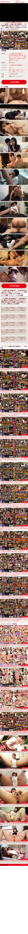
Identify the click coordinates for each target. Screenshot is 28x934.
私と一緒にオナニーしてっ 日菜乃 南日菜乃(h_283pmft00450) (13, 842)
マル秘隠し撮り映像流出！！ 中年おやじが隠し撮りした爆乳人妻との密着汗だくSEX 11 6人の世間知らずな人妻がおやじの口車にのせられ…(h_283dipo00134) (13, 618)
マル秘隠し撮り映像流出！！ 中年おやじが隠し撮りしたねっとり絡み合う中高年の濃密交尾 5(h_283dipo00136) (13, 596)
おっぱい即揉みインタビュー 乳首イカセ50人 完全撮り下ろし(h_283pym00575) (14, 644)
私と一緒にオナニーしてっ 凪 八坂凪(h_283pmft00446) (13, 768)
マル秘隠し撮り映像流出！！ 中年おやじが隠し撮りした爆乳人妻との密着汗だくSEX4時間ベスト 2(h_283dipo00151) (13, 391)
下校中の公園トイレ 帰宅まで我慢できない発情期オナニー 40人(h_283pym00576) (13, 687)
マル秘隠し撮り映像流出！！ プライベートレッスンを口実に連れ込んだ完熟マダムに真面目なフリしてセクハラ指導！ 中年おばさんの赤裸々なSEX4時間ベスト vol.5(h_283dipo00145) (14, 504)
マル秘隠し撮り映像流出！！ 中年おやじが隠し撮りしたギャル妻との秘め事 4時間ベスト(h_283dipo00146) (13, 481)
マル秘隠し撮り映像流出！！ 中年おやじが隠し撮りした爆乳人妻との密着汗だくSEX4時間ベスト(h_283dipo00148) (13, 436)
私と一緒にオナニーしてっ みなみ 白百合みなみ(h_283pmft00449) (14, 823)
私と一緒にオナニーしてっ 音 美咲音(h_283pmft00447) (13, 786)
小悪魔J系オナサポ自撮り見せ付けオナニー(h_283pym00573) (14, 666)
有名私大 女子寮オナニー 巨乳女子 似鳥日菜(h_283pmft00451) (13, 861)
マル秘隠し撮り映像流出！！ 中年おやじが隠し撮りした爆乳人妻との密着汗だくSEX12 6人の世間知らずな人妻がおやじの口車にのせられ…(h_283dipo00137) (14, 573)
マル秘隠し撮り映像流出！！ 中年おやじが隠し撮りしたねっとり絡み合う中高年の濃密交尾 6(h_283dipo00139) (13, 550)
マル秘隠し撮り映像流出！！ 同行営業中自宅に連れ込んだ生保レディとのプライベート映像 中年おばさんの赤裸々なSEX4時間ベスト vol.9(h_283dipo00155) (14, 732)
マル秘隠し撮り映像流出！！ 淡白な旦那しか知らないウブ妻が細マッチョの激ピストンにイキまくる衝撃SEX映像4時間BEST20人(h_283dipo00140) (14, 527)
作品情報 (17, 0)
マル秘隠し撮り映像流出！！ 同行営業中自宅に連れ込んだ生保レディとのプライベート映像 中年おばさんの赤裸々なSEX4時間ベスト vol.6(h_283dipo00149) (14, 413)
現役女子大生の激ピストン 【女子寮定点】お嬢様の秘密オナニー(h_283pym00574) (13, 709)
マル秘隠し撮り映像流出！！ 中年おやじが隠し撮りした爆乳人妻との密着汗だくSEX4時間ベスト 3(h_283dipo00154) (13, 368)
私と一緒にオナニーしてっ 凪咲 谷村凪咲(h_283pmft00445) (13, 751)
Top (13, 0)
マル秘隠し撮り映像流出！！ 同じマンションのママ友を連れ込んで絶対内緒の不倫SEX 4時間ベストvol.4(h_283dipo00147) (14, 458)
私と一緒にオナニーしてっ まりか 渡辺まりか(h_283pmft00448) (14, 804)
